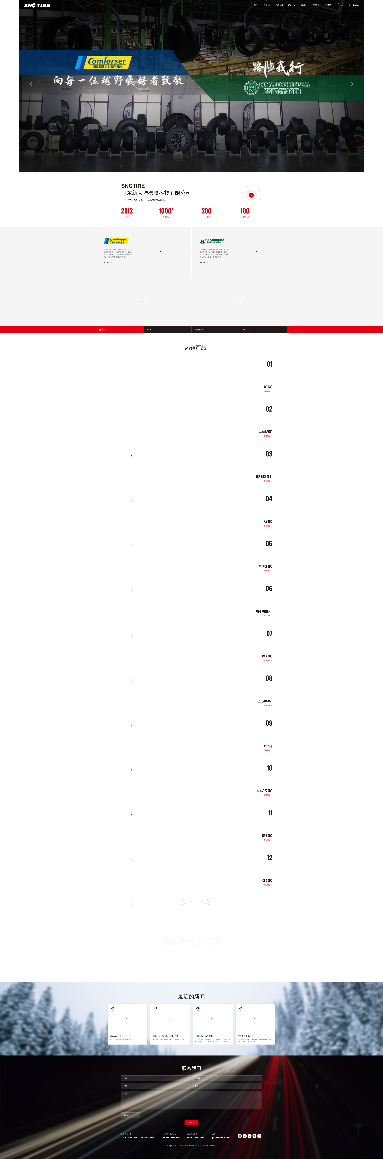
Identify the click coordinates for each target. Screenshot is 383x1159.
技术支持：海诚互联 (226, 652)
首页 (255, 5)
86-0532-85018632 (195, 644)
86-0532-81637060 (171, 644)
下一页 (201, 408)
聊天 (379, 468)
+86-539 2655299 (147, 644)
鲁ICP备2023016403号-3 (210, 652)
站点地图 (238, 652)
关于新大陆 (266, 5)
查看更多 (107, 263)
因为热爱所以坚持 (118, 542)
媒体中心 (303, 5)
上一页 (189, 408)
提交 (190, 629)
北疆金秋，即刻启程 (204, 542)
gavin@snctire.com (221, 644)
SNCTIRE (133, 186)
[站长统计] (196, 652)
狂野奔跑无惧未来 (246, 542)
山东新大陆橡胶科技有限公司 (156, 193)
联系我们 (328, 5)
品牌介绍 (279, 5)
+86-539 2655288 (129, 644)
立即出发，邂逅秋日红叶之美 (165, 542)
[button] (31, 84)
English (356, 5)
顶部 (379, 475)
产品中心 (291, 5)
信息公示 (315, 5)
